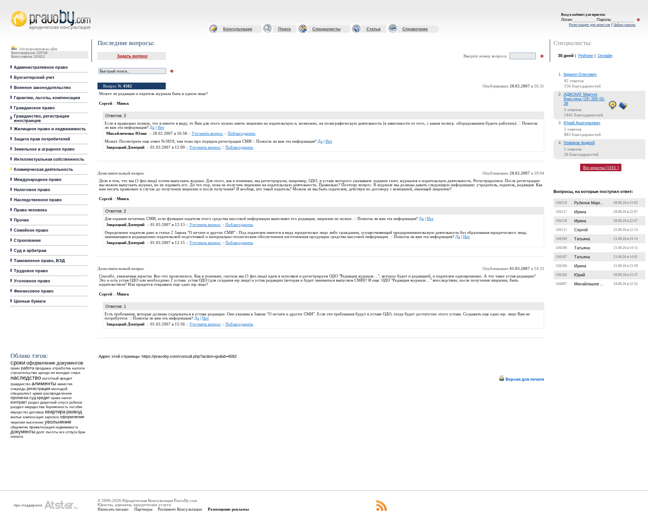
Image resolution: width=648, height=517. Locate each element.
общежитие (19, 427)
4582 (127, 86)
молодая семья (68, 373)
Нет (161, 127)
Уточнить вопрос (207, 133)
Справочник (415, 29)
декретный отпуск (54, 402)
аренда (44, 373)
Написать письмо (113, 509)
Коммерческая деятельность (43, 169)
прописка (19, 397)
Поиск (284, 29)
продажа (43, 368)
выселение (35, 422)
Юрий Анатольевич (582, 123)
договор (36, 412)
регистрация (38, 388)
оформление (72, 417)
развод (74, 412)
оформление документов (54, 363)
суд (32, 397)
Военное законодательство (42, 87)
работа (27, 368)
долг (40, 432)
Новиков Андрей (579, 142)
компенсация (33, 417)
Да (152, 127)
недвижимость (67, 427)
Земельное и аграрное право (44, 149)
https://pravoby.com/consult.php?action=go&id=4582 (189, 356)
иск (61, 432)
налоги (78, 368)
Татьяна (582, 239)
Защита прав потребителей (42, 139)
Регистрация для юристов (589, 25)
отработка (61, 368)
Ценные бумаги (30, 301)
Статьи (373, 29)
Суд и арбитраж (30, 250)
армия (37, 393)
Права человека (30, 210)
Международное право (38, 179)
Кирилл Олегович (580, 74)
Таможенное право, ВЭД (39, 260)
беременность (57, 407)
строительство (23, 373)
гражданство (20, 384)
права (55, 398)
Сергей (581, 230)
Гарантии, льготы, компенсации (47, 97)
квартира (55, 412)
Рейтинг (585, 55)
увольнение (58, 422)
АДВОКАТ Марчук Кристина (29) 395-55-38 (584, 99)
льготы (52, 432)
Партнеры (143, 509)
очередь (18, 389)
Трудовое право (31, 270)
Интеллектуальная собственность (49, 159)
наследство (25, 378)
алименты (44, 383)
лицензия (17, 422)
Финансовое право (34, 291)
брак (81, 432)
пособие (75, 407)
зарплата (52, 417)
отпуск (71, 432)
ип (53, 373)
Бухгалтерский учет (34, 77)
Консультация (237, 29)
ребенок (75, 402)
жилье (16, 417)
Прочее (21, 220)
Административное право (41, 67)
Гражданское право (34, 108)
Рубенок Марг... (588, 202)
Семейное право (31, 230)
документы (22, 431)
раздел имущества (27, 407)
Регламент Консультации (180, 509)
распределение (58, 393)
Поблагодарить (241, 133)
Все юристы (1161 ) (601, 167)
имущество (19, 412)
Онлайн (605, 55)
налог (67, 398)
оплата (16, 436)
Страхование (27, 240)
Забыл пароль (625, 25)
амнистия (64, 384)
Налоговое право (32, 189)
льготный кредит (57, 378)
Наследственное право (38, 199)
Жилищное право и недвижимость (50, 129)
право (15, 368)
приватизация (41, 427)
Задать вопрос (132, 56)
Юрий (579, 275)
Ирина (580, 212)
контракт (18, 402)
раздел (33, 402)
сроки (17, 363)
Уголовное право (32, 281)
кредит (43, 397)
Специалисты (326, 29)
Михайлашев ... (588, 284)
